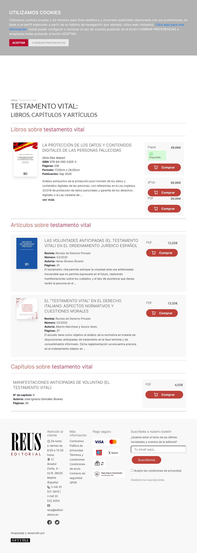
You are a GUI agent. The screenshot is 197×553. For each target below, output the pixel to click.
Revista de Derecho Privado (73, 253)
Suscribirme (146, 460)
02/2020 (61, 322)
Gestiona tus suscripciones (147, 479)
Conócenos (77, 441)
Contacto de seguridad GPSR (77, 478)
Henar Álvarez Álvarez (70, 261)
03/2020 (62, 257)
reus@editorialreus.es (55, 512)
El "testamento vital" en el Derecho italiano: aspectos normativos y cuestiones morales (82, 305)
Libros (14, 100)
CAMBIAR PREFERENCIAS (49, 42)
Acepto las (157, 470)
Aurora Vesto (89, 326)
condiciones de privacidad (164, 470)
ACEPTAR (18, 42)
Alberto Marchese (67, 326)
